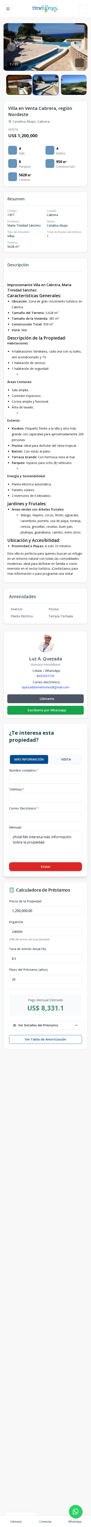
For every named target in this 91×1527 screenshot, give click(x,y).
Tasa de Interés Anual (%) (27, 948)
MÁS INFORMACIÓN (29, 759)
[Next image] (79, 47)
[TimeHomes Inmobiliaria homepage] (45, 8)
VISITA (66, 759)
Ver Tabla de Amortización (45, 1039)
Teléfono (16, 789)
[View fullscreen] (79, 62)
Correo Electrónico (23, 808)
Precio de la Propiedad (25, 901)
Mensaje (15, 827)
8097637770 (45, 676)
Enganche (16, 922)
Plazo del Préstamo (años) (28, 969)
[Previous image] (11, 47)
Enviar (45, 866)
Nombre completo (23, 770)
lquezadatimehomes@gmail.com (45, 687)
